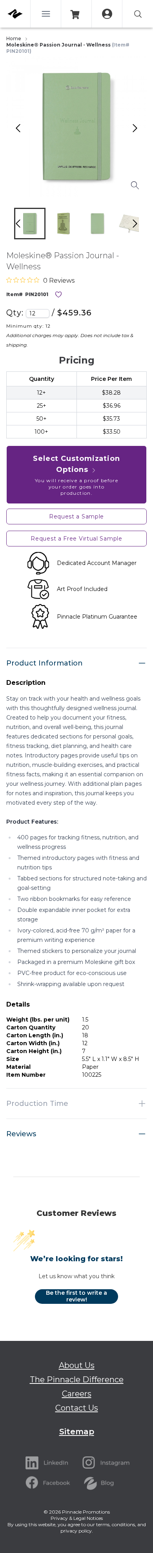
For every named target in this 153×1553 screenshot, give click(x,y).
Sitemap (76, 1431)
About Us (77, 1365)
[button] (30, 223)
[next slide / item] (143, 225)
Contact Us (76, 1408)
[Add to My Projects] (58, 294)
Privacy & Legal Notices (77, 1518)
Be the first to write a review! (76, 1296)
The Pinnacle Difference (77, 1379)
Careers (76, 1393)
